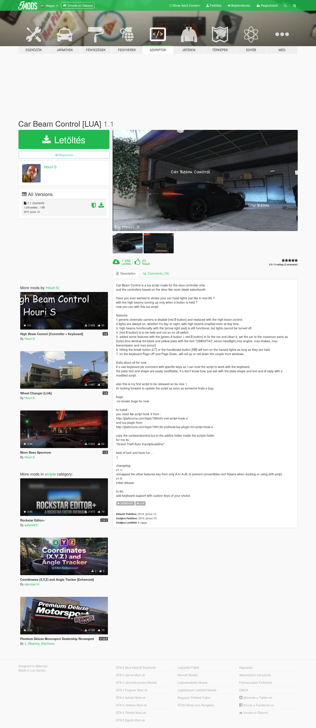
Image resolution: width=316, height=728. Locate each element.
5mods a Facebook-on (258, 705)
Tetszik (146, 264)
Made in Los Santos (32, 670)
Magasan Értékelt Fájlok (194, 697)
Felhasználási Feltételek (255, 682)
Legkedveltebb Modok (193, 682)
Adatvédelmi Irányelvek (255, 675)
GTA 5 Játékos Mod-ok (131, 705)
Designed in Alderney (33, 666)
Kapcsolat (246, 667)
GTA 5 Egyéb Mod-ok (130, 720)
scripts (50, 474)
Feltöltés (215, 5)
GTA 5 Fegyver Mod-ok (131, 690)
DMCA (243, 690)
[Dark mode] (285, 5)
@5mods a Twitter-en (257, 697)
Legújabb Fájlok (188, 667)
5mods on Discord (255, 712)
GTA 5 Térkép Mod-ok (131, 712)
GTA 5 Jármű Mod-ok (130, 675)
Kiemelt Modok (188, 675)
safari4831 (32, 525)
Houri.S (50, 166)
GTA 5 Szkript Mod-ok (131, 697)
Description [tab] (127, 273)
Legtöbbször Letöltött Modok (197, 690)
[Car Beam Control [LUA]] (205, 180)
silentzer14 (32, 584)
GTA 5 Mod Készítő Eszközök (136, 667)
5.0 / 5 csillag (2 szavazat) (283, 264)
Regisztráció (269, 5)
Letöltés (68, 139)
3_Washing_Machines (39, 643)
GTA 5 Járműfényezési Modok (136, 682)
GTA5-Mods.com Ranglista (196, 705)
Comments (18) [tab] (157, 273)
